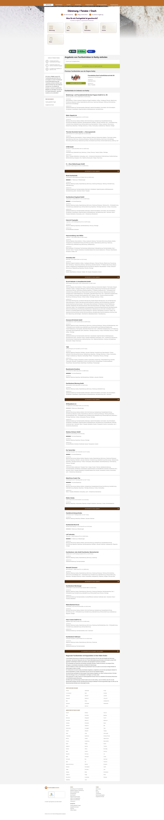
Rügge (86, 774)
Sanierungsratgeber (100, 795)
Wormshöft (68, 759)
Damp (67, 733)
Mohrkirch (105, 751)
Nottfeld (86, 738)
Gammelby (105, 759)
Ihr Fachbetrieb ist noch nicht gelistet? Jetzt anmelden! (92, 651)
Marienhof (67, 725)
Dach (97, 790)
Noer (104, 769)
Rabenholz (86, 720)
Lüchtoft (86, 751)
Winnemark (68, 720)
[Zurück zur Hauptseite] (56, 788)
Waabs (67, 769)
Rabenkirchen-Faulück (70, 764)
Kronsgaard (87, 728)
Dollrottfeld (87, 715)
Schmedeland (87, 766)
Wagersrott (87, 725)
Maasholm (68, 746)
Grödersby (68, 723)
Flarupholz (105, 761)
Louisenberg (87, 777)
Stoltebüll (86, 712)
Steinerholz (68, 717)
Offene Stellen (73, 810)
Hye (85, 761)
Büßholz (67, 738)
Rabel (67, 751)
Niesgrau (105, 730)
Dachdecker (73, 795)
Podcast (72, 808)
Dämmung (48, 4)
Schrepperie (87, 723)
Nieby (105, 728)
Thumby (67, 741)
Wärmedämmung (53, 81)
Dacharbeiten (58, 4)
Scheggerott (87, 717)
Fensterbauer (73, 793)
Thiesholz (105, 746)
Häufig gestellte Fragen (50, 102)
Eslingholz (105, 764)
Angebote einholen (49, 105)
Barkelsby (105, 715)
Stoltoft (105, 743)
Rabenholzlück (106, 738)
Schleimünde (68, 728)
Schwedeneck (106, 772)
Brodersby (67, 766)
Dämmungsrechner (102, 4)
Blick (85, 759)
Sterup (105, 774)
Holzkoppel (87, 756)
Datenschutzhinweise (75, 796)
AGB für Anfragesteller (75, 798)
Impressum (72, 801)
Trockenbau (78, 4)
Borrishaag (105, 748)
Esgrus (105, 723)
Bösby (67, 756)
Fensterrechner (114, 4)
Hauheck (67, 748)
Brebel (86, 772)
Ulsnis (86, 779)
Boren (67, 761)
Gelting (86, 748)
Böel (104, 725)
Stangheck (86, 730)
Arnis (67, 715)
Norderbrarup (87, 741)
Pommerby (87, 769)
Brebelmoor (106, 720)
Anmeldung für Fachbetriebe (76, 789)
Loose (86, 733)
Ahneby (105, 756)
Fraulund (105, 712)
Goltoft (105, 766)
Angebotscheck (89, 4)
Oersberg (67, 772)
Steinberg (105, 777)
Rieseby (86, 743)
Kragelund (68, 774)
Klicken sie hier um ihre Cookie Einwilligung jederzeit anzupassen (55, 813)
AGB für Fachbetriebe (75, 799)
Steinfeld (86, 764)
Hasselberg (68, 779)
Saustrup (86, 746)
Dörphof (67, 712)
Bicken (67, 743)
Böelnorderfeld (106, 741)
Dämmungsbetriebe (74, 792)
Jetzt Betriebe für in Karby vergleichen (92, 171)
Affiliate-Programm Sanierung (77, 790)
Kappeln (67, 730)
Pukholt (105, 717)
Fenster (69, 4)
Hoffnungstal (106, 733)
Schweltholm (68, 777)
